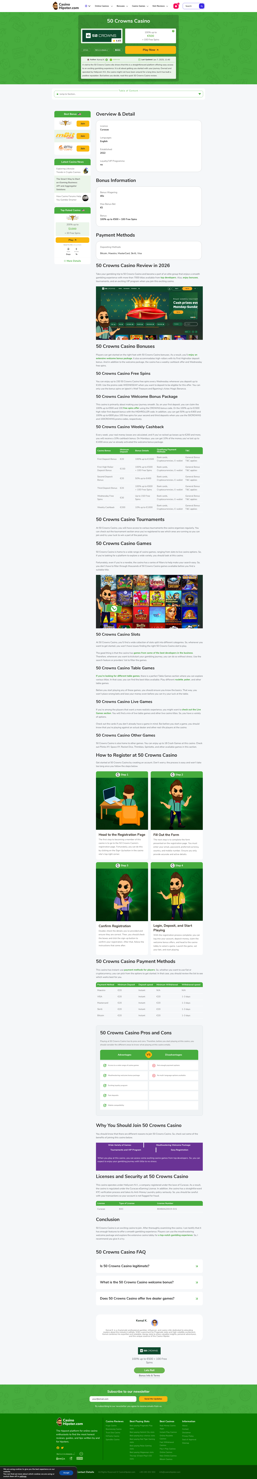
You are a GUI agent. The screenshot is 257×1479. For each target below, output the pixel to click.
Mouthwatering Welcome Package (173, 1145)
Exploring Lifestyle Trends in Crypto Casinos (68, 170)
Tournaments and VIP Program (125, 1149)
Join (83, 123)
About (184, 1425)
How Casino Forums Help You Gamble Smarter (68, 198)
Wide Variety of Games (119, 1145)
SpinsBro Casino (113, 1439)
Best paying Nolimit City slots (142, 1432)
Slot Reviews (158, 6)
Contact (185, 1429)
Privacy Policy (188, 1436)
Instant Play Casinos (168, 1432)
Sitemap (185, 1443)
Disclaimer (186, 1432)
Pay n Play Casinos (168, 1449)
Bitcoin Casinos (166, 1459)
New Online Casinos (168, 1455)
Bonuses (121, 6)
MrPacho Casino (112, 1436)
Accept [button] (66, 1472)
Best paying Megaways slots (142, 1452)
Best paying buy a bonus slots (142, 1435)
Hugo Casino (111, 1425)
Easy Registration (179, 1149)
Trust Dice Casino (113, 1432)
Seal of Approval (189, 1439)
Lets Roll (149, 1370)
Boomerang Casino (114, 1429)
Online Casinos (102, 6)
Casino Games (138, 6)
